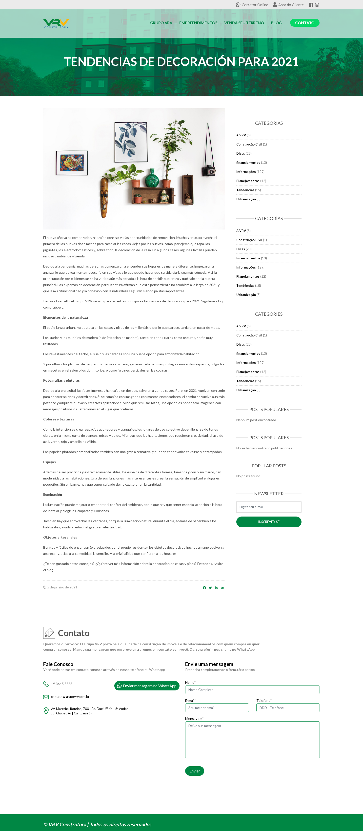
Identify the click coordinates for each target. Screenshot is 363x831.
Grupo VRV (161, 22)
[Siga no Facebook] (311, 5)
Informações (246, 172)
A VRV (241, 135)
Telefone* (264, 700)
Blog (276, 22)
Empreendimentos (198, 22)
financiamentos (248, 163)
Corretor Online (255, 4)
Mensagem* (194, 718)
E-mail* (190, 700)
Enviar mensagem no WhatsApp (150, 685)
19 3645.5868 (61, 684)
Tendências (245, 190)
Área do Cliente (291, 4)
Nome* (190, 682)
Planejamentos (248, 181)
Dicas (240, 153)
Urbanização (246, 199)
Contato (305, 22)
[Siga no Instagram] (317, 5)
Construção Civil (249, 144)
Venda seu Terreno (244, 22)
